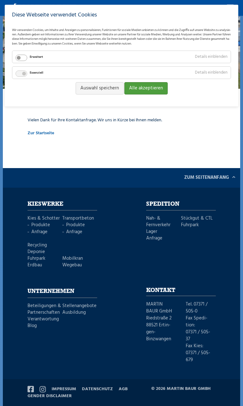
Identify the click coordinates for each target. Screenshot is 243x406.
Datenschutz (97, 389)
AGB (123, 389)
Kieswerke (45, 204)
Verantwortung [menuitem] (43, 319)
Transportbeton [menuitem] (78, 218)
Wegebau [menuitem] (72, 265)
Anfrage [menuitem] (39, 232)
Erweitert (36, 56)
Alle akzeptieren (146, 88)
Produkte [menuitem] (40, 225)
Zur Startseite (41, 133)
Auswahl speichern (99, 88)
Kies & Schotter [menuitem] (44, 218)
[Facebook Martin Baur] (31, 389)
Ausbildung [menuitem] (74, 312)
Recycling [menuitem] (37, 245)
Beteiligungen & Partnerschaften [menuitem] (44, 309)
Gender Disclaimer (50, 396)
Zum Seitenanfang (206, 177)
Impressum (64, 389)
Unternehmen (51, 291)
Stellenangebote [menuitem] (79, 306)
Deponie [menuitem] (36, 252)
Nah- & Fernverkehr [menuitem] (158, 221)
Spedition (162, 204)
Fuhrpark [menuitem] (36, 258)
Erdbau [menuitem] (35, 265)
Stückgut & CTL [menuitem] (197, 218)
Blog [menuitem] (32, 326)
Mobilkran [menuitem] (72, 258)
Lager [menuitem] (151, 231)
